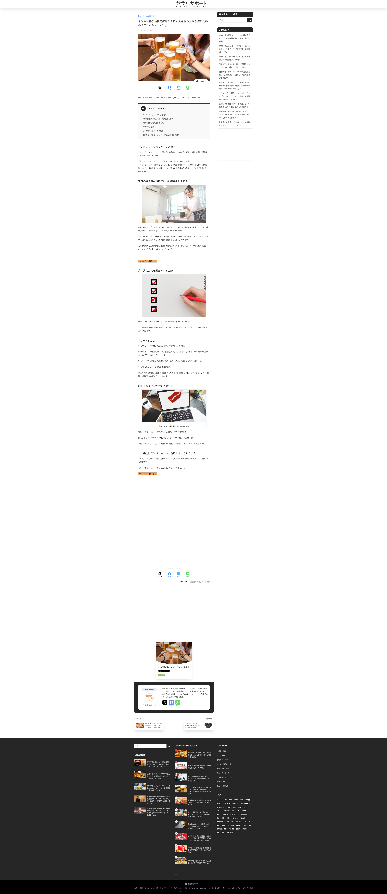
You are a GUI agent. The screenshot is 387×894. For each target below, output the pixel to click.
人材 (237, 811)
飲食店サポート (194, 884)
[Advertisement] (174, 612)
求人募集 (247, 821)
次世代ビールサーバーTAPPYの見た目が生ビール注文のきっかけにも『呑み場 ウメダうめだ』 (234, 75)
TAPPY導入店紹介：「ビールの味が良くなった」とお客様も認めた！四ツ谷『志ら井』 (234, 38)
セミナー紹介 (221, 755)
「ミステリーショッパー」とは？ (155, 115)
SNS (241, 800)
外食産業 (225, 814)
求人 (232, 821)
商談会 (218, 814)
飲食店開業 (230, 832)
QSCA (236, 800)
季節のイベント (234, 814)
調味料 (238, 829)
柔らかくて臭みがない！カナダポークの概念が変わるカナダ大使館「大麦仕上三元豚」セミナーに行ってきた (234, 86)
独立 (245, 825)
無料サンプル (225, 825)
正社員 (227, 821)
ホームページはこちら (147, 261)
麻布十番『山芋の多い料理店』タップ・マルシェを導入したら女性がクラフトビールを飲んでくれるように (234, 115)
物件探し (238, 825)
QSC (230, 800)
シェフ (228, 807)
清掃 (218, 825)
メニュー (219, 811)
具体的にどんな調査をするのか (154, 123)
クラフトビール (245, 803)
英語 (225, 829)
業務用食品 (220, 821)
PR (226, 800)
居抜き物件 (244, 814)
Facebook (171, 706)
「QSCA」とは (148, 127)
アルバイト (220, 803)
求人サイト (239, 821)
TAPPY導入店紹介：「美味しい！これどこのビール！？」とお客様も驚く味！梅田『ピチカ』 (234, 49)
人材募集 (243, 811)
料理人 (228, 818)
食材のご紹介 (221, 781)
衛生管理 (231, 829)
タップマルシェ (237, 807)
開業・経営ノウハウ (224, 768)
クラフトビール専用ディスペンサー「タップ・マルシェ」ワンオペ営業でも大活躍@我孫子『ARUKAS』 (234, 96)
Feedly (178, 706)
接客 (223, 818)
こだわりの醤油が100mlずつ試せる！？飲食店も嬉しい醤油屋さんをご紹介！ (234, 105)
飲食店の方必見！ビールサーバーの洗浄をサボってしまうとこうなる (234, 123)
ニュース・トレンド (224, 773)
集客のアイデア (222, 760)
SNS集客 (247, 800)
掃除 (218, 818)
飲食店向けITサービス (225, 777)
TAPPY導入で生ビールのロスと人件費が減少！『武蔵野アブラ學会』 (234, 58)
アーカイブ (206, 582)
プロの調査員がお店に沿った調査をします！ (159, 119)
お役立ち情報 (195, 582)
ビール (245, 807)
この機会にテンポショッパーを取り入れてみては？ (161, 135)
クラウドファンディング (232, 803)
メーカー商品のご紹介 (225, 764)
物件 (232, 825)
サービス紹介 (220, 807)
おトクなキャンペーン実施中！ (154, 131)
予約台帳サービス (229, 811)
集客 (223, 832)
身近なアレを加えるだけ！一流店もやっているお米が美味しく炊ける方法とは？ (234, 65)
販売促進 (245, 829)
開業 (218, 832)
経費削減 (219, 829)
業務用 (243, 818)
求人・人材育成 (222, 786)
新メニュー (236, 818)
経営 (250, 825)
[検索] (249, 20)
